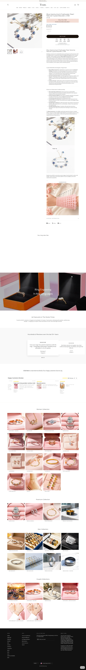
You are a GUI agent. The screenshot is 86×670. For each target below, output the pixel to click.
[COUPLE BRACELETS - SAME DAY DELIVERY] (16, 611)
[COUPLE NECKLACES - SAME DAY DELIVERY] (34, 611)
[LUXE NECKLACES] (70, 441)
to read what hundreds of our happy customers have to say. (43, 370)
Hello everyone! (12, 383)
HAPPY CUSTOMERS (63, 7)
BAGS (51, 7)
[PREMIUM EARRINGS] (34, 511)
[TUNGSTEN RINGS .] (34, 541)
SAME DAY (20, 7)
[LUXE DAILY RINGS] (34, 441)
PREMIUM (24, 7)
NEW (55, 7)
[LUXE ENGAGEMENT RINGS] (52, 421)
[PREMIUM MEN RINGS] (52, 561)
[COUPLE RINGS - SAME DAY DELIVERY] (70, 591)
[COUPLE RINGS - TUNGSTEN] (16, 421)
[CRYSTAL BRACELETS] (70, 461)
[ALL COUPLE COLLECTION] (16, 591)
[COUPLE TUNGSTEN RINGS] (16, 541)
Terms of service (25, 643)
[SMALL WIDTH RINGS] (16, 441)
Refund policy (24, 641)
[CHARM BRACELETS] (16, 481)
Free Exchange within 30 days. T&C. (62, 43)
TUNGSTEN (47, 7)
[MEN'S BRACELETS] (16, 561)
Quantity (49, 29)
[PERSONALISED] (34, 421)
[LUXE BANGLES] (52, 461)
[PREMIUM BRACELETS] (52, 511)
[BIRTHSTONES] (52, 481)
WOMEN (29, 7)
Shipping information (53, 218)
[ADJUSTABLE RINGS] (52, 441)
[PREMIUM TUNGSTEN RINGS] (70, 511)
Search (23, 644)
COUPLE (37, 7)
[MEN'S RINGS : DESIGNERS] (52, 541)
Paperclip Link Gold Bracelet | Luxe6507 (34, 389)
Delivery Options (52, 24)
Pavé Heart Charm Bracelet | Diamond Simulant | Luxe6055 (57, 389)
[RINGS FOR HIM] (70, 541)
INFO (68, 7)
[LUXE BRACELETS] (34, 461)
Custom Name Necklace (10, 390)
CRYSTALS (42, 7)
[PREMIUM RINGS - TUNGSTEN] (70, 561)
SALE (57, 7)
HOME (17, 7)
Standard (49, 26)
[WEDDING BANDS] (52, 591)
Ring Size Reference (25, 637)
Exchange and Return (26, 639)
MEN (33, 7)
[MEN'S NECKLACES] (34, 561)
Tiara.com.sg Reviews (26, 635)
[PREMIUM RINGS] (70, 421)
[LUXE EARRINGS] (16, 461)
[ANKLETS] (34, 481)
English (35, 663)
